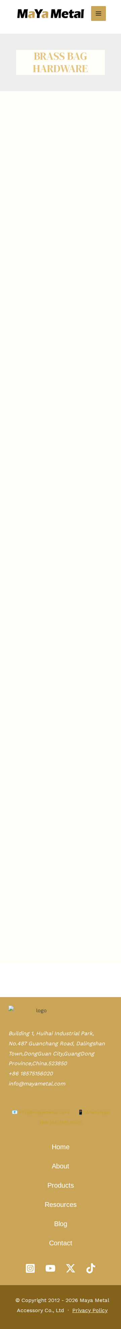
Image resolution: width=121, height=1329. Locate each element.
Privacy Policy (90, 1310)
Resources (61, 1204)
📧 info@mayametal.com (40, 1112)
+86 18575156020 (30, 1073)
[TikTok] (91, 1268)
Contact (60, 1243)
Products (60, 1185)
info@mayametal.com (36, 1083)
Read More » (24, 339)
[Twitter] (71, 1268)
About (60, 1166)
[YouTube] (50, 1268)
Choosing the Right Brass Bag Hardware (53, 871)
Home (61, 1147)
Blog (60, 1223)
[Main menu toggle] (98, 13)
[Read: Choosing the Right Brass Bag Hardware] (60, 600)
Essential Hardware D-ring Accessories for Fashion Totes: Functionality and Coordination (58, 186)
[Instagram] (30, 1268)
